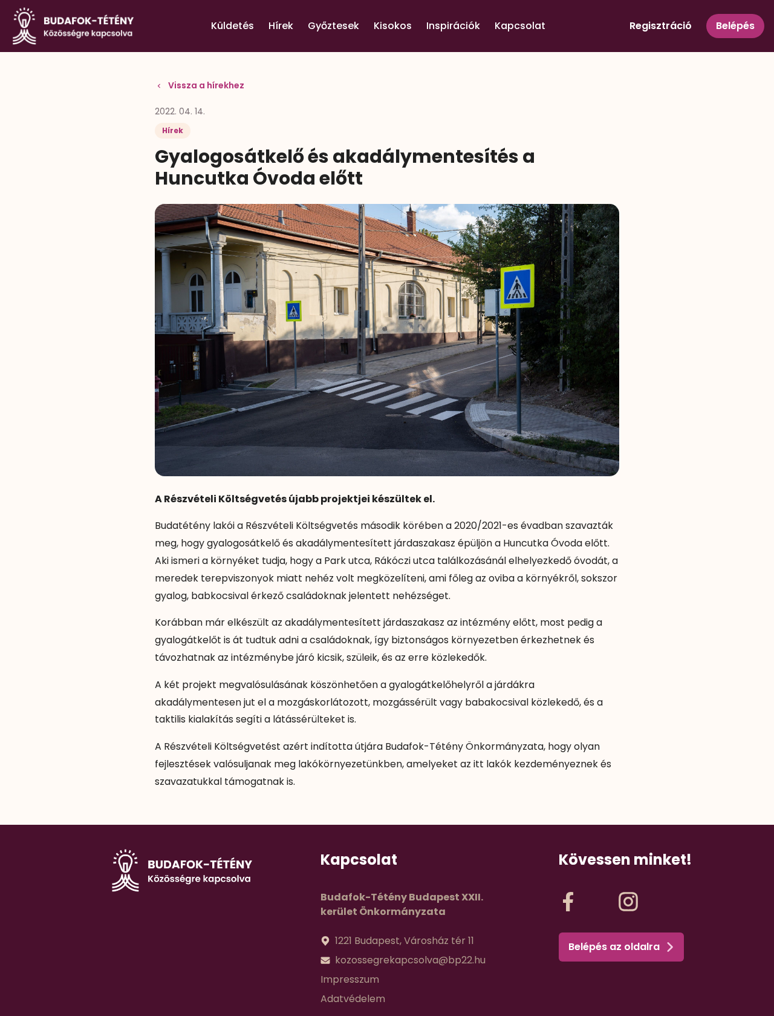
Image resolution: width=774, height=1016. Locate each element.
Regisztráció (660, 26)
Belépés (735, 26)
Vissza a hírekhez (206, 85)
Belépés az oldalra (614, 947)
